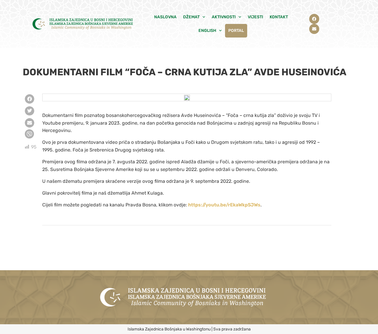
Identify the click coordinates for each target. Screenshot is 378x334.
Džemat (191, 16)
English (207, 30)
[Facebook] (314, 19)
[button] (29, 99)
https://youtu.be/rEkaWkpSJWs (224, 205)
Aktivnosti (224, 16)
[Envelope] (314, 29)
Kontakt (279, 16)
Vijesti (255, 16)
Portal (236, 30)
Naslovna (165, 16)
